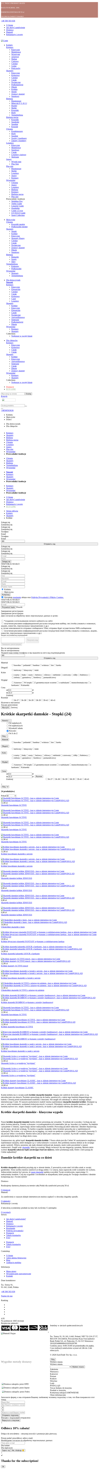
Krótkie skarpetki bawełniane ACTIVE (17, 1027)
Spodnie (14, 124)
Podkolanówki (17, 85)
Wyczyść (5, 707)
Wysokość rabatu (16, 728)
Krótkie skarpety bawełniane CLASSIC (17, 1088)
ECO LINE (11, 389)
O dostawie (5, 1190)
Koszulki (15, 110)
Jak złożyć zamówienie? (16, 1219)
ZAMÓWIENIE (72, 1393)
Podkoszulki (16, 269)
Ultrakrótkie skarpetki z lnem (13, 927)
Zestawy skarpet (18, 94)
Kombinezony (17, 131)
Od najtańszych (15, 723)
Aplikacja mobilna (13, 1262)
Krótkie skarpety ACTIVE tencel (14, 966)
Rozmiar (39, 776)
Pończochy (15, 68)
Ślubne (14, 59)
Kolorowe (15, 75)
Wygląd (5, 762)
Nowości (5, 721)
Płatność (9, 32)
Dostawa (9, 30)
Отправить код (49, 544)
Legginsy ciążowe (18, 155)
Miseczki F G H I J (19, 103)
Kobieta (7, 589)
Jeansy (9, 159)
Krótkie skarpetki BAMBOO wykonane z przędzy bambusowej (27, 1002)
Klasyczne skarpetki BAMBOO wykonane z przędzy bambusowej (28, 1039)
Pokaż (3, 796)
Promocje (10, 387)
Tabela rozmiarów (13, 1235)
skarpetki (26, 1147)
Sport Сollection (18, 215)
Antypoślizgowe (18, 317)
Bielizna (9, 99)
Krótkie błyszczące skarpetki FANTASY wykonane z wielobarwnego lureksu (32, 941)
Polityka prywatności (14, 1231)
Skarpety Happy (18, 238)
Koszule (14, 127)
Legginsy (10, 143)
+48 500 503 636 (8, 21)
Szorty (14, 259)
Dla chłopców (12, 340)
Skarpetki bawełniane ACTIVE (14, 805)
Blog (8, 1260)
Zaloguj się (6, 561)
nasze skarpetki (37, 1172)
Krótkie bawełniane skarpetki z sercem (16, 854)
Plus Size (15, 164)
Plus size (9, 166)
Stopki (14, 92)
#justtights (15, 208)
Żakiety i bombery (18, 141)
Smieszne (15, 320)
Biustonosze (16, 101)
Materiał (5, 740)
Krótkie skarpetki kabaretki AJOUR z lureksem (20, 954)
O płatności (5, 1201)
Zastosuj (9, 695)
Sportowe (15, 96)
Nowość (9, 282)
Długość (5, 746)
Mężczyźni (10, 220)
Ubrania (9, 129)
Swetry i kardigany (19, 138)
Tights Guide (16, 204)
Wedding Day (17, 201)
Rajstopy (9, 47)
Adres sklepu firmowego (16, 1258)
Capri (13, 299)
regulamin (17, 597)
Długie (14, 87)
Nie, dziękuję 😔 (18, 1450)
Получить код (32, 640)
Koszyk (4, 396)
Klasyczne (15, 50)
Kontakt (9, 1276)
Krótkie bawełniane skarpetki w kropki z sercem (20, 978)
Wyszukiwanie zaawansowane (18, 1274)
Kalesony (15, 266)
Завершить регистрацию (11, 644)
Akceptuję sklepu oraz (34, 597)
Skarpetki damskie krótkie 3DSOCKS (16, 878)
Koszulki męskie (18, 224)
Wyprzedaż (10, 180)
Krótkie (14, 89)
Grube (13, 66)
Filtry (4, 736)
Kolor (4, 753)
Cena (4, 771)
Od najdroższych (16, 726)
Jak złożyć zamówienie (15, 27)
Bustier (14, 106)
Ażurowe (15, 57)
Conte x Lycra (17, 211)
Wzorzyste (15, 54)
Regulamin (10, 1228)
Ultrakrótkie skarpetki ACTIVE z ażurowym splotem (22, 990)
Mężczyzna (9, 592)
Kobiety (9, 45)
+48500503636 (7, 410)
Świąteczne (16, 82)
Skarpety (9, 71)
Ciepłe (14, 80)
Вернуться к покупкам (10, 1420)
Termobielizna (17, 115)
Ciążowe (15, 61)
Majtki (14, 108)
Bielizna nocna (12, 117)
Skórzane (15, 157)
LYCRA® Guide (18, 213)
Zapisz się (6, 1450)
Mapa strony (11, 1271)
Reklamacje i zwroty (14, 34)
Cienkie (14, 64)
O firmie (9, 25)
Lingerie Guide (17, 206)
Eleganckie (15, 289)
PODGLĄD (64, 800)
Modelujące (16, 52)
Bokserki (15, 257)
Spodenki (15, 122)
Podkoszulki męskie (19, 227)
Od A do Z (13, 733)
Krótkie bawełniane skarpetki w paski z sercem (20, 1051)
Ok (3, 1467)
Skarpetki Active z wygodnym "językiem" (18, 1063)
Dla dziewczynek (13, 280)
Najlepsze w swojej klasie (21, 336)
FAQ (8, 1238)
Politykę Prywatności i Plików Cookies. (47, 597)
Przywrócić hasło (8, 607)
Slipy (13, 262)
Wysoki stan (16, 162)
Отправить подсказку (10, 1415)
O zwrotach (6, 1212)
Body (13, 113)
